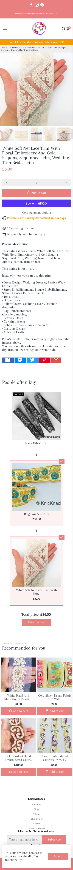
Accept (58, 856)
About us (36, 804)
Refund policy (36, 818)
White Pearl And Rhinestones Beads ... (18, 697)
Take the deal (36, 622)
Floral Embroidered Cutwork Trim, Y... (55, 758)
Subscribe (54, 839)
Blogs (36, 809)
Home (4, 48)
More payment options (37, 212)
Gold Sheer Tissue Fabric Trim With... (54, 697)
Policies (36, 814)
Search (36, 823)
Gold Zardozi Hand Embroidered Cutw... (18, 758)
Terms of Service (36, 828)
